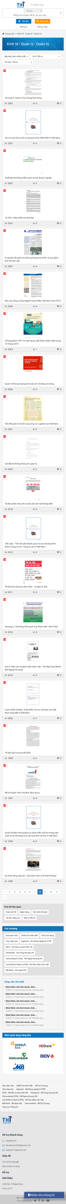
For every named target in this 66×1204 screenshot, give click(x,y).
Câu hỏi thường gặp (10, 1162)
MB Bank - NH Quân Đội (16, 970)
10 (51, 892)
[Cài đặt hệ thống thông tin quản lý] (33, 448)
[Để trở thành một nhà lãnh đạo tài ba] (33, 777)
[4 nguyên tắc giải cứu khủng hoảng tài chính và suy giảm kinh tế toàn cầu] (33, 242)
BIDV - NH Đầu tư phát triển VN (19, 947)
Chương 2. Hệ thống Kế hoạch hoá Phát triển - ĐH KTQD (31, 626)
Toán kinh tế (11, 912)
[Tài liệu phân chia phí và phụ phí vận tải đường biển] (33, 488)
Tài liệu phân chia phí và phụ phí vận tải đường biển (29, 503)
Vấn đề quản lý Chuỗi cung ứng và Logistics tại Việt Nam (31, 423)
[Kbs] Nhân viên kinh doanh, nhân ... (21, 987)
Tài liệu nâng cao (13, 918)
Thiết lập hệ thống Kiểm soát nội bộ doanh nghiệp (28, 178)
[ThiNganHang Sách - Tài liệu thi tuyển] (21, 5)
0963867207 (11, 1141)
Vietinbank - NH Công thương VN (20, 953)
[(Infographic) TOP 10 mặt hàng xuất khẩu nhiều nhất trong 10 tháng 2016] (33, 325)
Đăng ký (23, 26)
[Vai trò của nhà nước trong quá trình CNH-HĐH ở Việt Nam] (33, 122)
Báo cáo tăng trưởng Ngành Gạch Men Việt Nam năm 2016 (33, 300)
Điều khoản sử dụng (11, 1166)
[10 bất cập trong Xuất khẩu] (33, 737)
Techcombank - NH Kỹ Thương (37, 1103)
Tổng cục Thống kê (10, 1107)
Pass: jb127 (7, 1188)
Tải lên (25, 21)
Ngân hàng (24, 912)
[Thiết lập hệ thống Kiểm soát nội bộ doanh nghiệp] (33, 162)
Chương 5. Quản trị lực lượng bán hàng (23, 98)
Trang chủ (9, 33)
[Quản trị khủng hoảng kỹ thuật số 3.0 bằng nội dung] (33, 368)
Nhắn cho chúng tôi (42, 1195)
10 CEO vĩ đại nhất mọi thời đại (19, 217)
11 (57, 892)
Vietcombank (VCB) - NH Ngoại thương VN (24, 958)
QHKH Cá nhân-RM (29, 935)
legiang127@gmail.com (16, 1150)
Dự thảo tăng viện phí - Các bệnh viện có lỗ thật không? (31, 875)
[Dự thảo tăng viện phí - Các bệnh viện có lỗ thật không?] (33, 860)
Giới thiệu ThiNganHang (12, 1184)
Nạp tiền (44, 21)
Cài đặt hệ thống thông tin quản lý (21, 463)
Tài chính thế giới (40, 912)
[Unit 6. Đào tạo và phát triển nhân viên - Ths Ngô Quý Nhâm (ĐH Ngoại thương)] (33, 651)
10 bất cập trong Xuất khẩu (18, 752)
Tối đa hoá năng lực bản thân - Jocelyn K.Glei (26, 586)
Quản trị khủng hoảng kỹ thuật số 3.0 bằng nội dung (29, 384)
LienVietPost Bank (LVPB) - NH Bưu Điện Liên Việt (27, 964)
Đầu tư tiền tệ (29, 918)
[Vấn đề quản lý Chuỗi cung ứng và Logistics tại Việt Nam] (33, 408)
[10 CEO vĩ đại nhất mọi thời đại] (33, 202)
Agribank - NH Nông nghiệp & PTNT (36, 941)
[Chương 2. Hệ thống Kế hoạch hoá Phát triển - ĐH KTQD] (33, 611)
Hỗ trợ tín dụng (47, 935)
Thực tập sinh (12, 941)
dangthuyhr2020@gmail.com (18, 1145)
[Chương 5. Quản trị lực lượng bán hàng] (33, 82)
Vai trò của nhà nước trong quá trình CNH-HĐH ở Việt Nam (32, 138)
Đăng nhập (42, 26)
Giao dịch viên (12, 935)
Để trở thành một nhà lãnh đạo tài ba (22, 792)
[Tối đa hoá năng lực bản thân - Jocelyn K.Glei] (33, 571)
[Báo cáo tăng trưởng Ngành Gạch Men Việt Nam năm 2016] (33, 285)
